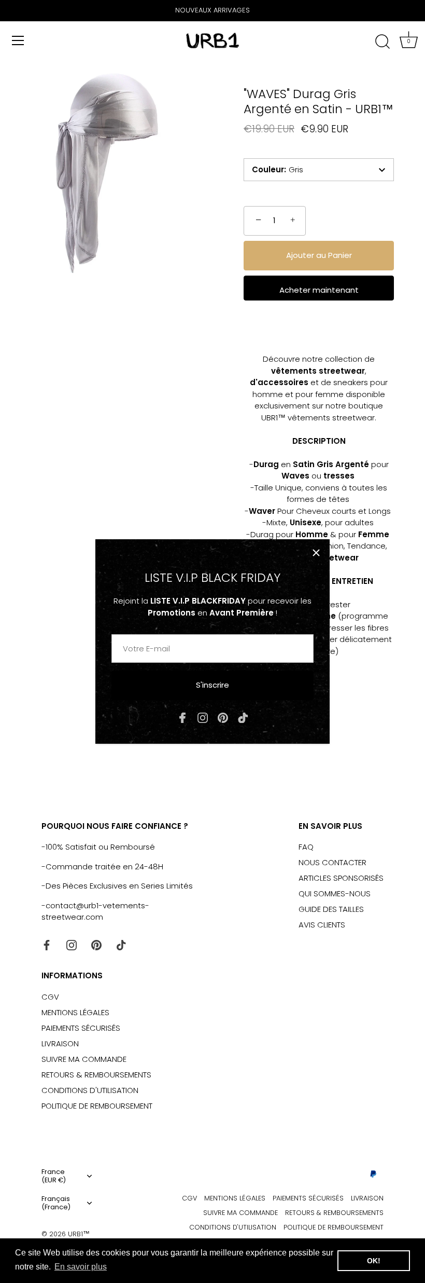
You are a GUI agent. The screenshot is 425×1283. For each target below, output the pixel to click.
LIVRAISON (60, 1043)
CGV (50, 996)
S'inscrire (212, 684)
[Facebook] (182, 717)
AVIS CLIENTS (322, 924)
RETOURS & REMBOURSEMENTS (96, 1074)
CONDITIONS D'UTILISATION (89, 1090)
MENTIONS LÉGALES (75, 1012)
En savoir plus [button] (80, 1266)
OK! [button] (373, 1261)
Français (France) (55, 1203)
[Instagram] (202, 717)
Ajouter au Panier (319, 255)
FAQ (306, 846)
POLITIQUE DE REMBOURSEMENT (96, 1105)
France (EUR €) (53, 1176)
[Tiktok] (243, 717)
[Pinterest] (223, 717)
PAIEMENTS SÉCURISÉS (80, 1027)
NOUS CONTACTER (332, 862)
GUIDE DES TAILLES (331, 909)
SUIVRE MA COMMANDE (83, 1059)
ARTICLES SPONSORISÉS (341, 877)
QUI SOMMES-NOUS (335, 893)
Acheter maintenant (319, 289)
